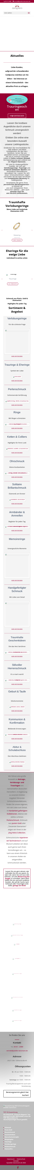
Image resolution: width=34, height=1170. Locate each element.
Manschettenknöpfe (12, 1137)
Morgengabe (9, 1139)
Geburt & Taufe (17, 691)
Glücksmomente (17, 701)
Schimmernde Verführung (17, 395)
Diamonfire (9, 1149)
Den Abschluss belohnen (17, 756)
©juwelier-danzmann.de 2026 (16, 1163)
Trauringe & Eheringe (17, 364)
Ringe (17, 412)
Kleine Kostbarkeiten (17, 467)
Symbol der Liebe (17, 371)
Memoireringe (17, 539)
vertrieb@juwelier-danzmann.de (17, 1051)
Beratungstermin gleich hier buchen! (17, 1093)
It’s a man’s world (17, 674)
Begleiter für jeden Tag (17, 522)
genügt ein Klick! (19, 885)
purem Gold (16, 823)
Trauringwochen (17, 108)
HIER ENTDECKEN (17, 356)
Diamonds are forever (17, 494)
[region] (17, 230)
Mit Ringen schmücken (17, 418)
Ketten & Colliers (17, 436)
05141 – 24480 (18, 1047)
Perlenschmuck (17, 389)
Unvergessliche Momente (17, 549)
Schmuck (8, 1127)
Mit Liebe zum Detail (17, 597)
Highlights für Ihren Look (17, 443)
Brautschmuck (10, 1132)
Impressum (11, 1159)
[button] (2, 230)
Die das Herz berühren (17, 646)
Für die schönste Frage (17, 324)
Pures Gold (8, 1130)
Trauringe (8, 1142)
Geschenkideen (10, 1135)
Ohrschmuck (17, 461)
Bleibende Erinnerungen (17, 729)
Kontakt (16, 1161)
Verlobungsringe (17, 318)
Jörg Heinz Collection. (17, 832)
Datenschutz (21, 1159)
